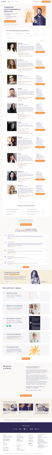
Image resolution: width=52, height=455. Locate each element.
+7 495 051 (39, 436)
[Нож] (31, 429)
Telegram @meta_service (19, 440)
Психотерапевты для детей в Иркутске (33, 211)
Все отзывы (5, 445)
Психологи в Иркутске (10, 214)
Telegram (31, 438)
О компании (19, 445)
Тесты (4, 441)
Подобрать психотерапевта (8, 436)
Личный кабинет (6, 449)
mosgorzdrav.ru (42, 443)
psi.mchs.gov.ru (40, 448)
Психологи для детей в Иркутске (12, 211)
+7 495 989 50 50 (40, 445)
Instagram (32, 437)
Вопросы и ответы (20, 436)
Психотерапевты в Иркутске (31, 214)
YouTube (31, 440)
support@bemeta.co (20, 437)
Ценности (18, 448)
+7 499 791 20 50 (40, 439)
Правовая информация (21, 449)
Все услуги (5, 443)
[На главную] (4, 1)
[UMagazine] (25, 429)
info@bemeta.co (15, 351)
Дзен (31, 443)
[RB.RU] (37, 429)
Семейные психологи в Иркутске (32, 209)
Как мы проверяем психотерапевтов (6, 440)
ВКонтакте (32, 441)
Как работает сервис (6, 437)
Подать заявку (5, 450)
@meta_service (9, 352)
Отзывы (18, 446)
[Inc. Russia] (20, 429)
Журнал (31, 445)
